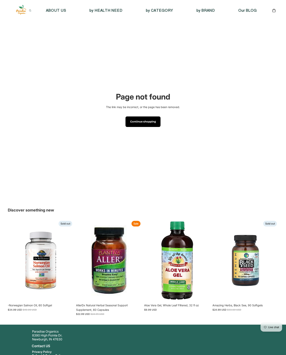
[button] (28, 346)
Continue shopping (143, 121)
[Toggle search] (30, 10)
